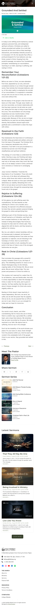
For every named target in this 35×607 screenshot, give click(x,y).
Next (29, 346)
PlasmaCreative (11, 604)
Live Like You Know (12, 521)
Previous (6, 346)
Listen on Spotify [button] (9, 38)
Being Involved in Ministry (15, 487)
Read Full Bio (14, 360)
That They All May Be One (15, 454)
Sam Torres (5, 13)
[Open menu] (32, 3)
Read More (6, 464)
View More (17, 536)
